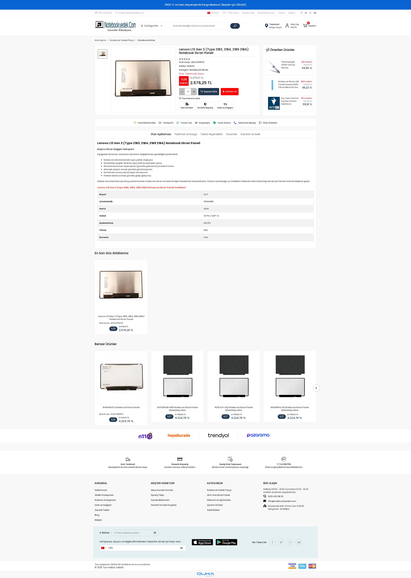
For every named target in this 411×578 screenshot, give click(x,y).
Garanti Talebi (102, 510)
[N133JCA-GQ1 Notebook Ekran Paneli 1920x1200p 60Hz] (233, 378)
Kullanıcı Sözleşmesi (105, 500)
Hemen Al (230, 91)
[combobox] (103, 548)
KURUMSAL (101, 483)
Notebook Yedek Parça (219, 490)
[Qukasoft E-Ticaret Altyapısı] (205, 575)
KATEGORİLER (215, 483)
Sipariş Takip (248, 12)
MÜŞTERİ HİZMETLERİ (163, 483)
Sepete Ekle (210, 91)
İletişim (292, 12)
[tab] (161, 134)
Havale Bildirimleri (160, 500)
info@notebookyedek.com (282, 501)
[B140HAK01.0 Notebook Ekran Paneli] (121, 378)
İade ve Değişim (103, 505)
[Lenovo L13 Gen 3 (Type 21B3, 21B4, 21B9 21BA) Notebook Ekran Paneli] (121, 287)
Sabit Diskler (213, 510)
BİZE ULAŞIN (270, 483)
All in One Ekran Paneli (218, 495)
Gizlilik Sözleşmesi (104, 495)
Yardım (281, 12)
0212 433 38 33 (275, 496)
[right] (316, 388)
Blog (97, 514)
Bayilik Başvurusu (266, 12)
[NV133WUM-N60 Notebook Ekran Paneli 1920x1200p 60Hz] (177, 378)
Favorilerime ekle (191, 98)
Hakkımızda (101, 490)
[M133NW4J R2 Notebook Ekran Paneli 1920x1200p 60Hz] (290, 378)
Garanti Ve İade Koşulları (164, 505)
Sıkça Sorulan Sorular (162, 490)
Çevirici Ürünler (215, 505)
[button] (309, 26)
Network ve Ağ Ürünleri (219, 500)
